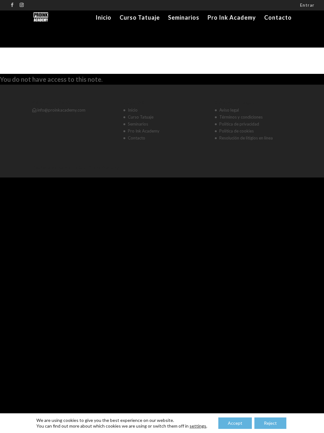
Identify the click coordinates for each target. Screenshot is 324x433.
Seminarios (183, 18)
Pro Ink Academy (232, 18)
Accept (235, 423)
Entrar (307, 5)
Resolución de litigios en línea (246, 137)
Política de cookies (236, 130)
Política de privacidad (239, 123)
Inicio (103, 18)
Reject (270, 423)
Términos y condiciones (241, 117)
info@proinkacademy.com (60, 110)
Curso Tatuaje (140, 18)
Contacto (278, 18)
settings (198, 426)
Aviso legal (229, 110)
